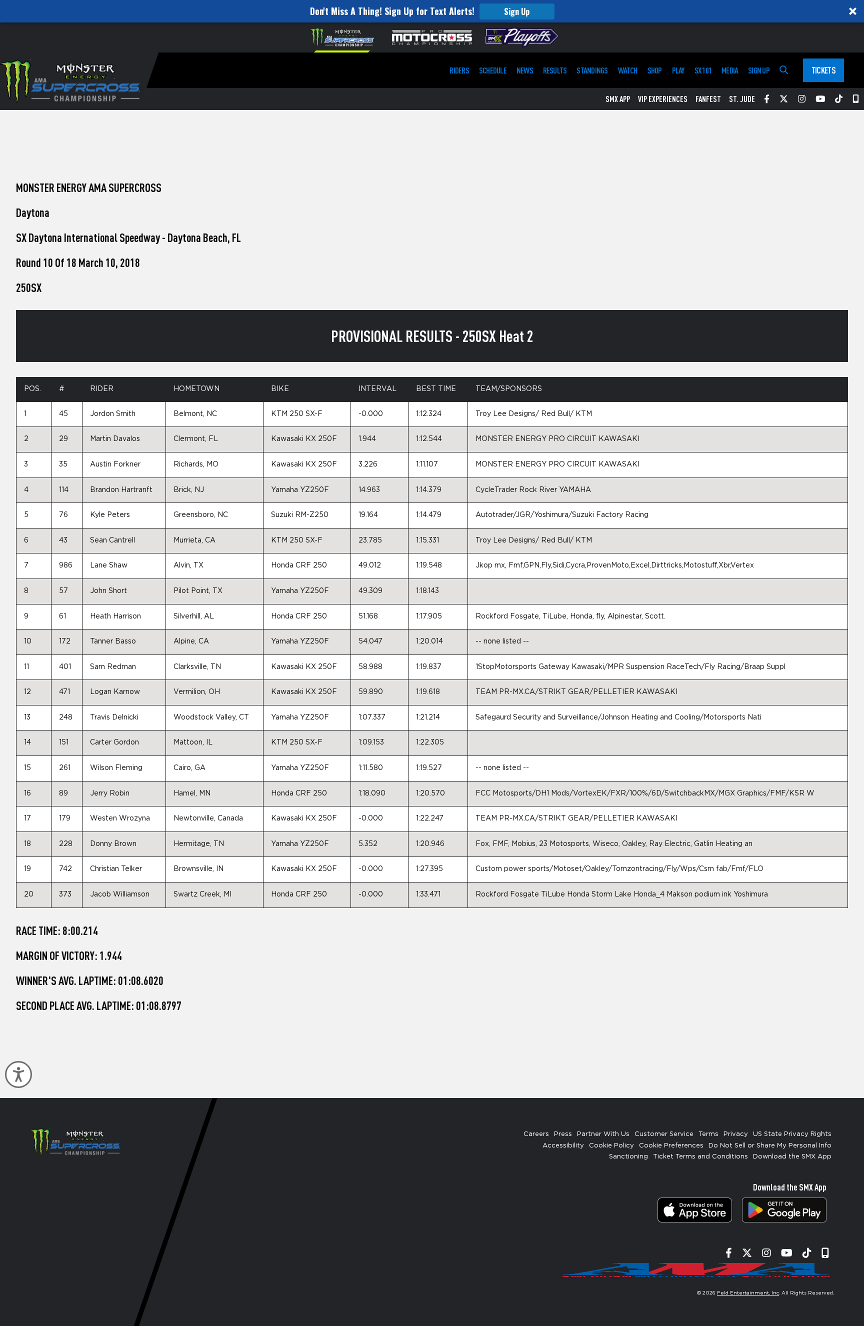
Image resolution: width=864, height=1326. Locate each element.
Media (730, 70)
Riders (459, 70)
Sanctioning (628, 1157)
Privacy (736, 1134)
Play (678, 70)
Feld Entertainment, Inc (748, 1293)
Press (563, 1134)
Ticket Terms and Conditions (700, 1157)
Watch (628, 70)
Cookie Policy (611, 1145)
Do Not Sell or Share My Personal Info (770, 1145)
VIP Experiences (663, 99)
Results (555, 70)
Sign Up (517, 12)
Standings (592, 70)
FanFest (708, 99)
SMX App (618, 99)
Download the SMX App (792, 1157)
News (524, 70)
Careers (536, 1134)
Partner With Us (603, 1134)
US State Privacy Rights (792, 1134)
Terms (708, 1134)
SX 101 (703, 70)
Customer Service (664, 1134)
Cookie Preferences (671, 1145)
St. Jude (742, 99)
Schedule (492, 70)
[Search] (784, 70)
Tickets (824, 70)
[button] (432, 11)
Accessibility (563, 1145)
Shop (655, 70)
